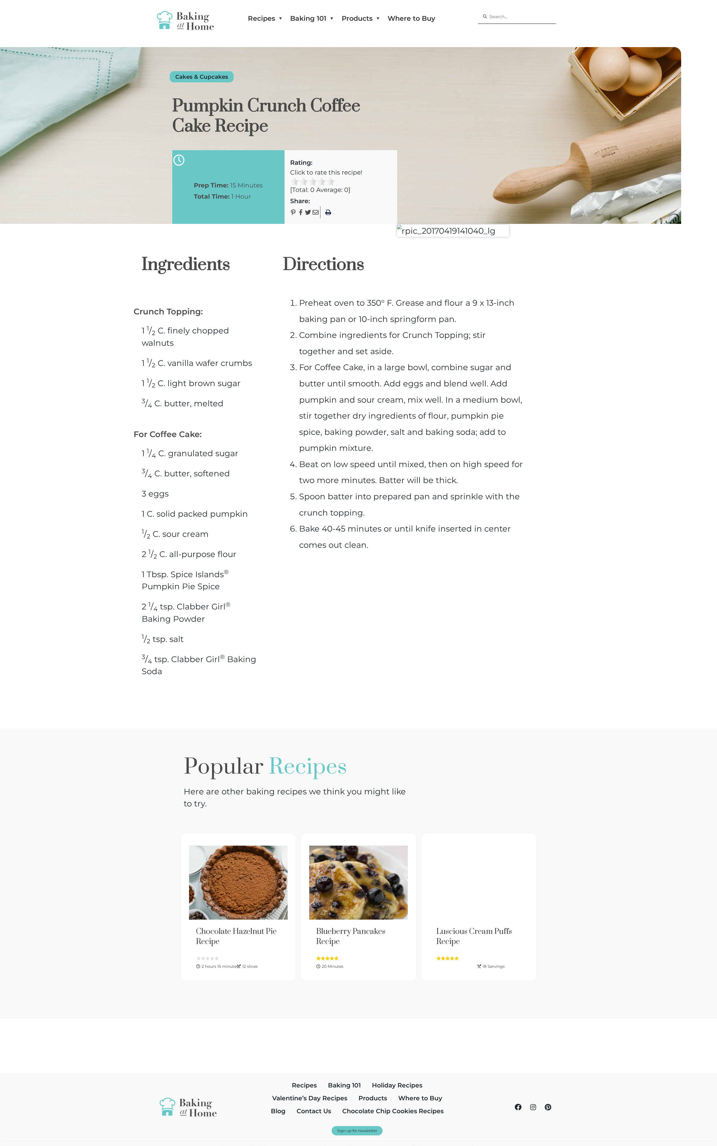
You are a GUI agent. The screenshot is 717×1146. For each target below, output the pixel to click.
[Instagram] (533, 1107)
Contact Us (314, 1111)
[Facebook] (518, 1107)
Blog (278, 1111)
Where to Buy (411, 18)
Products (357, 18)
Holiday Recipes (397, 1085)
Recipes (261, 18)
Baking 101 (308, 18)
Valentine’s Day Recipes (309, 1098)
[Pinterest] (548, 1107)
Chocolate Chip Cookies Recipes (393, 1111)
